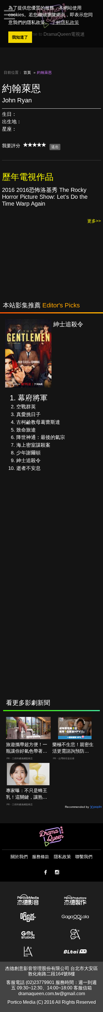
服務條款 (40, 856)
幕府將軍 (32, 397)
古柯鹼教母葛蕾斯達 (38, 422)
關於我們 (19, 856)
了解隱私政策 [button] (65, 22)
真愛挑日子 (28, 414)
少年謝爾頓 (28, 453)
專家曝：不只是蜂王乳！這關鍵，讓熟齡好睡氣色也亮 (26, 794)
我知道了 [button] (20, 37)
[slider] (34, 144)
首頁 (27, 72)
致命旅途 (26, 430)
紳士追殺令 (28, 460)
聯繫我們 (83, 856)
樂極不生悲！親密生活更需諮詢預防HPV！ (73, 748)
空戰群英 (26, 406)
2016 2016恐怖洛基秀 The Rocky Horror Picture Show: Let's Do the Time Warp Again (45, 197)
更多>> (94, 220)
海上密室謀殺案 (33, 445)
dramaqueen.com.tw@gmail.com (51, 993)
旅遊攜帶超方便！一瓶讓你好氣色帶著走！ (26, 748)
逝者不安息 (28, 468)
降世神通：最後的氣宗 (40, 437)
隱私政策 (62, 856)
